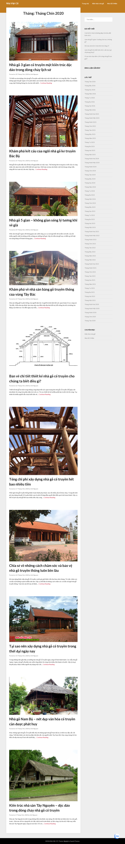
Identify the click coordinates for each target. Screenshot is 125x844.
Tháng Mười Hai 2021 (92, 264)
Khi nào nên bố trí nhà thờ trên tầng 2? (97, 46)
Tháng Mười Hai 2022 (92, 231)
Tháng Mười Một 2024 (92, 162)
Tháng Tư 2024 (90, 191)
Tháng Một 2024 (90, 199)
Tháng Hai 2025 (90, 150)
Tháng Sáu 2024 (90, 183)
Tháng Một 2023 (90, 227)
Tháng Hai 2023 (90, 223)
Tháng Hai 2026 (90, 106)
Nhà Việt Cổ (12, 3)
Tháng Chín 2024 (90, 171)
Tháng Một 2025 (90, 154)
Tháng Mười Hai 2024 (92, 158)
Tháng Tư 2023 (90, 215)
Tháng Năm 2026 (90, 94)
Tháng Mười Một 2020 (92, 308)
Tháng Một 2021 (90, 300)
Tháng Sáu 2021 (90, 280)
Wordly (66, 841)
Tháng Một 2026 (90, 110)
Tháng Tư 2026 (90, 98)
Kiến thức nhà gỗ (98, 3)
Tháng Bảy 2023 (90, 207)
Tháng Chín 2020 (90, 316)
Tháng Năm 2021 (90, 284)
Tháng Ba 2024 (90, 195)
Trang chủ (85, 3)
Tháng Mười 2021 (90, 268)
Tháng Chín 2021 (90, 272)
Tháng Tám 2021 (90, 276)
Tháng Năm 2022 (90, 256)
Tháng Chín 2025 (90, 126)
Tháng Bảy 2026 (90, 85)
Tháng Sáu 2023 (90, 211)
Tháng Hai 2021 (90, 296)
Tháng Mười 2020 (90, 312)
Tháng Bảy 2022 (90, 252)
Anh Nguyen (34, 74)
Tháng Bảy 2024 (90, 179)
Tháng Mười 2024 (90, 167)
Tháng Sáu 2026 (90, 90)
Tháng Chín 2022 (90, 244)
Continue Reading (46, 83)
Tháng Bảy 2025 (90, 134)
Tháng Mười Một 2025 (92, 118)
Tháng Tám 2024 (90, 175)
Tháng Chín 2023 (90, 203)
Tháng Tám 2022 (90, 248)
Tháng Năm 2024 (90, 187)
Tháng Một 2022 (90, 260)
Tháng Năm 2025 (90, 138)
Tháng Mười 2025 (90, 122)
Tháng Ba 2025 (90, 146)
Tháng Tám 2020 (90, 320)
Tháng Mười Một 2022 (92, 235)
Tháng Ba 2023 (90, 219)
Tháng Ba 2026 (90, 102)
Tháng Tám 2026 (90, 81)
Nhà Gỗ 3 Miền (112, 3)
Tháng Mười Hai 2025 (92, 114)
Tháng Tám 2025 (90, 130)
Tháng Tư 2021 (90, 288)
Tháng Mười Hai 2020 (92, 304)
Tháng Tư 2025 (90, 142)
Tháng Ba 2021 (90, 292)
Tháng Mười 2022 (90, 239)
